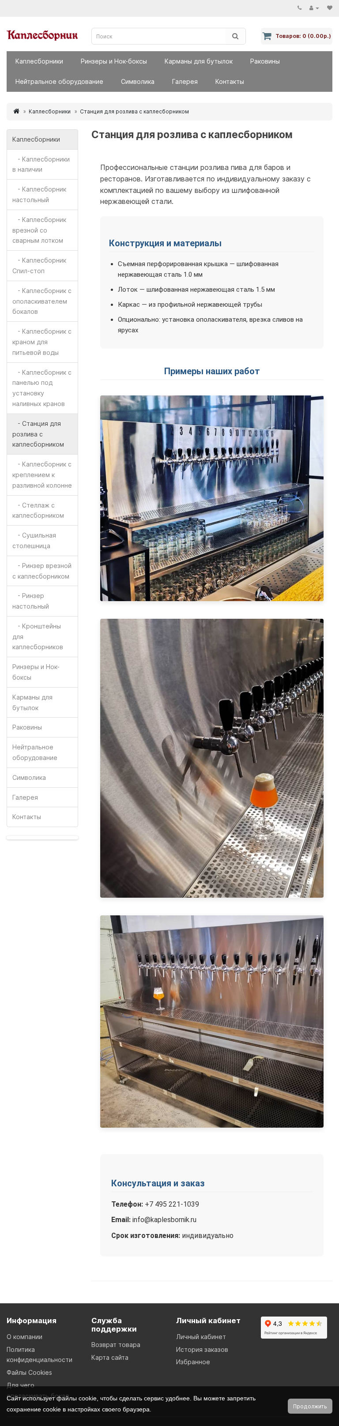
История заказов (202, 1349)
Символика (137, 81)
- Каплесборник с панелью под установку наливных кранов (42, 388)
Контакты (229, 81)
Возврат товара (115, 1344)
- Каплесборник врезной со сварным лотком (39, 230)
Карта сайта (109, 1357)
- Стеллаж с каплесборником (38, 510)
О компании (24, 1336)
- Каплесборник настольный (39, 194)
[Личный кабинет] (314, 7)
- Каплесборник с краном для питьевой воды (42, 341)
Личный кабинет (201, 1336)
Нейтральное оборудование (59, 81)
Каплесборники (39, 61)
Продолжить (310, 1406)
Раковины (265, 61)
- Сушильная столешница (34, 540)
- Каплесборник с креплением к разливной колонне (42, 474)
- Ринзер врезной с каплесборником (42, 571)
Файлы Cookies (29, 1372)
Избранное (193, 1362)
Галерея (185, 81)
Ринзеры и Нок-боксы (114, 61)
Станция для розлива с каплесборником (134, 111)
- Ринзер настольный (30, 601)
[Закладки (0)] (329, 7)
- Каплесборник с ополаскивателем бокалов (42, 301)
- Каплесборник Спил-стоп (39, 265)
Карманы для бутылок (199, 61)
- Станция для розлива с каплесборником (38, 434)
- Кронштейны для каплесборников (37, 636)
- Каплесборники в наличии (41, 164)
